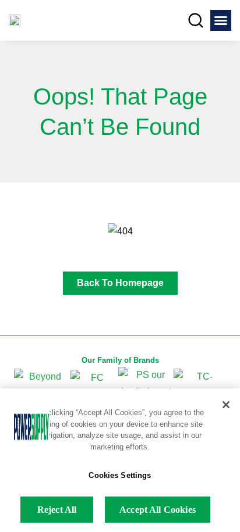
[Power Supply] (14, 20)
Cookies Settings (120, 475)
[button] (220, 20)
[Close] (226, 404)
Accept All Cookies (157, 510)
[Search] (195, 20)
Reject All (57, 510)
